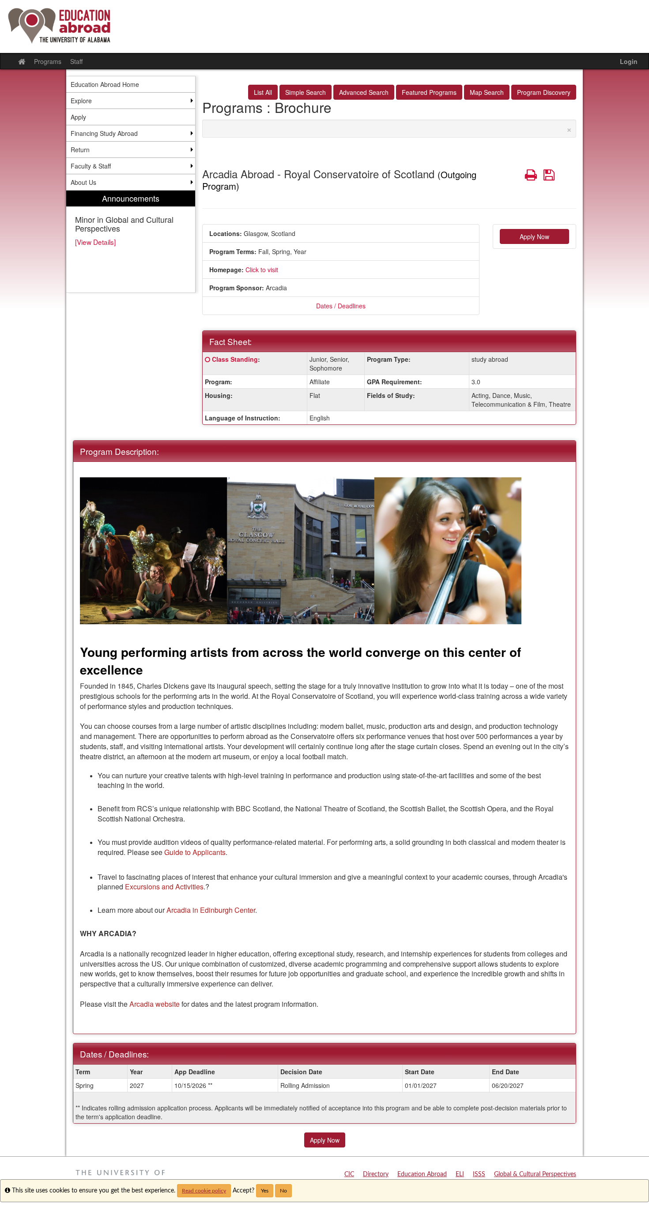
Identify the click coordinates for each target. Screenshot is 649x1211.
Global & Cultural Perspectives (535, 1174)
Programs (47, 61)
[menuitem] (130, 241)
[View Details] (95, 242)
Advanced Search (364, 92)
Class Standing (235, 359)
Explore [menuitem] (81, 100)
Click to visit (261, 269)
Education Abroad (422, 1174)
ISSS (479, 1174)
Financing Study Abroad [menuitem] (104, 133)
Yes (264, 1190)
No (283, 1190)
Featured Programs (429, 92)
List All (263, 92)
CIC (349, 1174)
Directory (376, 1174)
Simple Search (305, 92)
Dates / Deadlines (341, 305)
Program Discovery (543, 92)
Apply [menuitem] (78, 116)
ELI (460, 1174)
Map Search (487, 92)
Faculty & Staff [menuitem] (91, 165)
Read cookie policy (204, 1190)
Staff (76, 61)
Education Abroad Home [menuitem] (105, 84)
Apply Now (534, 236)
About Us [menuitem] (83, 182)
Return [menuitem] (80, 149)
